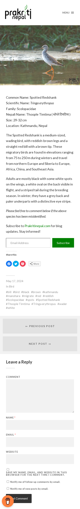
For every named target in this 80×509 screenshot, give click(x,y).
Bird (11, 286)
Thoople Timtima (19, 304)
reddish (49, 296)
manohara (14, 296)
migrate (29, 296)
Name (10, 417)
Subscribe (63, 243)
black (26, 292)
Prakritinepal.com (37, 226)
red (39, 296)
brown (37, 292)
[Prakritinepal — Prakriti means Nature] (40, 12)
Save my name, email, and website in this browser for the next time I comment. (36, 473)
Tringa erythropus (44, 304)
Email (11, 435)
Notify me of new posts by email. (29, 488)
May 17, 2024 (14, 281)
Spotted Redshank (49, 299)
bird (17, 292)
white (11, 307)
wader (63, 304)
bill (9, 292)
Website (12, 452)
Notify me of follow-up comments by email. (35, 481)
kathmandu (51, 292)
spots (30, 299)
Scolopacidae (16, 299)
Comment (13, 377)
